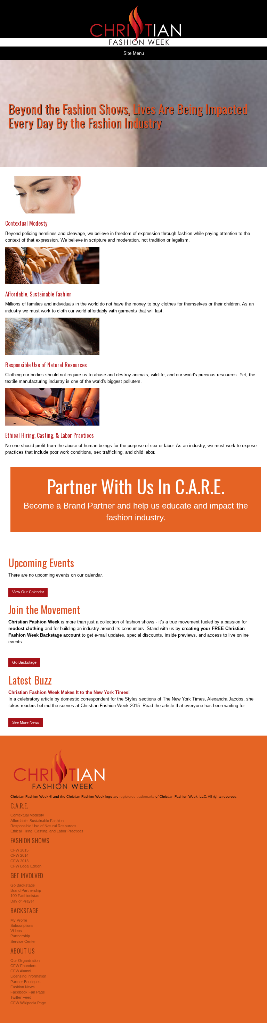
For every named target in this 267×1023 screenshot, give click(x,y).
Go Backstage (24, 662)
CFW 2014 (19, 855)
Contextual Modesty (26, 223)
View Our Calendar (28, 592)
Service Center (23, 941)
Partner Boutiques (25, 982)
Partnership (20, 936)
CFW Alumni (20, 971)
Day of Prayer (22, 901)
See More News (25, 722)
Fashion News (22, 987)
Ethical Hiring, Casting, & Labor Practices (49, 435)
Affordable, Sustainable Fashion (38, 294)
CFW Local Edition (25, 866)
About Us (22, 950)
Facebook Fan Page (27, 992)
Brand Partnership (25, 890)
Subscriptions (21, 925)
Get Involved (26, 875)
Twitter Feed (20, 997)
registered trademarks (137, 796)
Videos (16, 931)
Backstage (24, 910)
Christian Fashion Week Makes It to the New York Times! (69, 692)
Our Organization (25, 960)
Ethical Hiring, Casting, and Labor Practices (46, 831)
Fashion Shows (29, 840)
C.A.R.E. (19, 805)
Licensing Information (28, 976)
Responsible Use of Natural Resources (46, 365)
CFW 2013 (19, 861)
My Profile (18, 920)
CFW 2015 (19, 850)
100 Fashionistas (24, 896)
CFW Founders (23, 966)
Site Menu (133, 53)
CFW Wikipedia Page (28, 1003)
